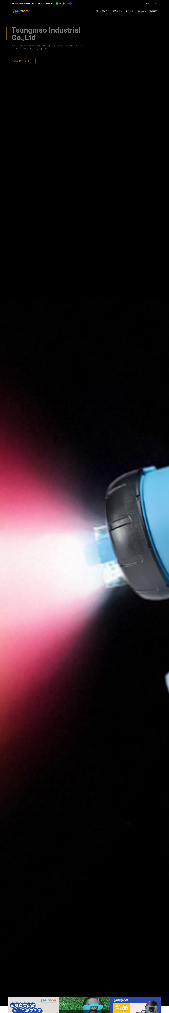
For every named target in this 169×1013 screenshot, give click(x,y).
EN (152, 3)
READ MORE (19, 61)
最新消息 (129, 11)
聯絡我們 (153, 11)
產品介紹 (117, 11)
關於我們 (105, 11)
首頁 (96, 11)
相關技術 (140, 11)
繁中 (147, 3)
